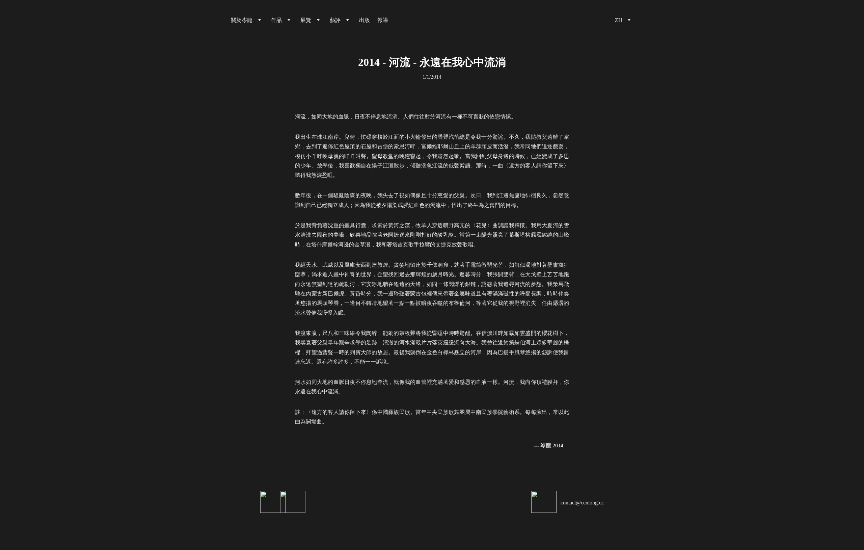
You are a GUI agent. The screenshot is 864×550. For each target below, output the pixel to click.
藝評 (335, 20)
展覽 (305, 20)
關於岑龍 (241, 20)
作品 (276, 20)
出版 (364, 20)
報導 (382, 20)
